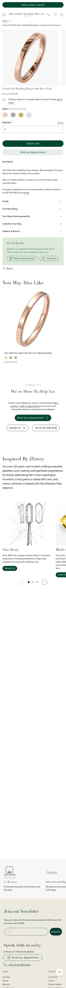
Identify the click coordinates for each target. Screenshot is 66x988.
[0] (29, 583)
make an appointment (29, 406)
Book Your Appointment (25, 957)
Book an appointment (24, 258)
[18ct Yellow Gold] (21, 115)
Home (5, 21)
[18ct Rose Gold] (5, 115)
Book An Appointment (33, 152)
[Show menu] (4, 14)
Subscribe (55, 931)
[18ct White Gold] (29, 115)
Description (7, 161)
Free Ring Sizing (9, 209)
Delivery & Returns (11, 231)
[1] (33, 583)
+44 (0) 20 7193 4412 (19, 965)
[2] (37, 583)
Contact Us (52, 258)
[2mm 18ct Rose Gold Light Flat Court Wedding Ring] (33, 319)
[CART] (61, 14)
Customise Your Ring (11, 224)
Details (5, 201)
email (26, 192)
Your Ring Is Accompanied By (16, 216)
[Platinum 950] (13, 115)
